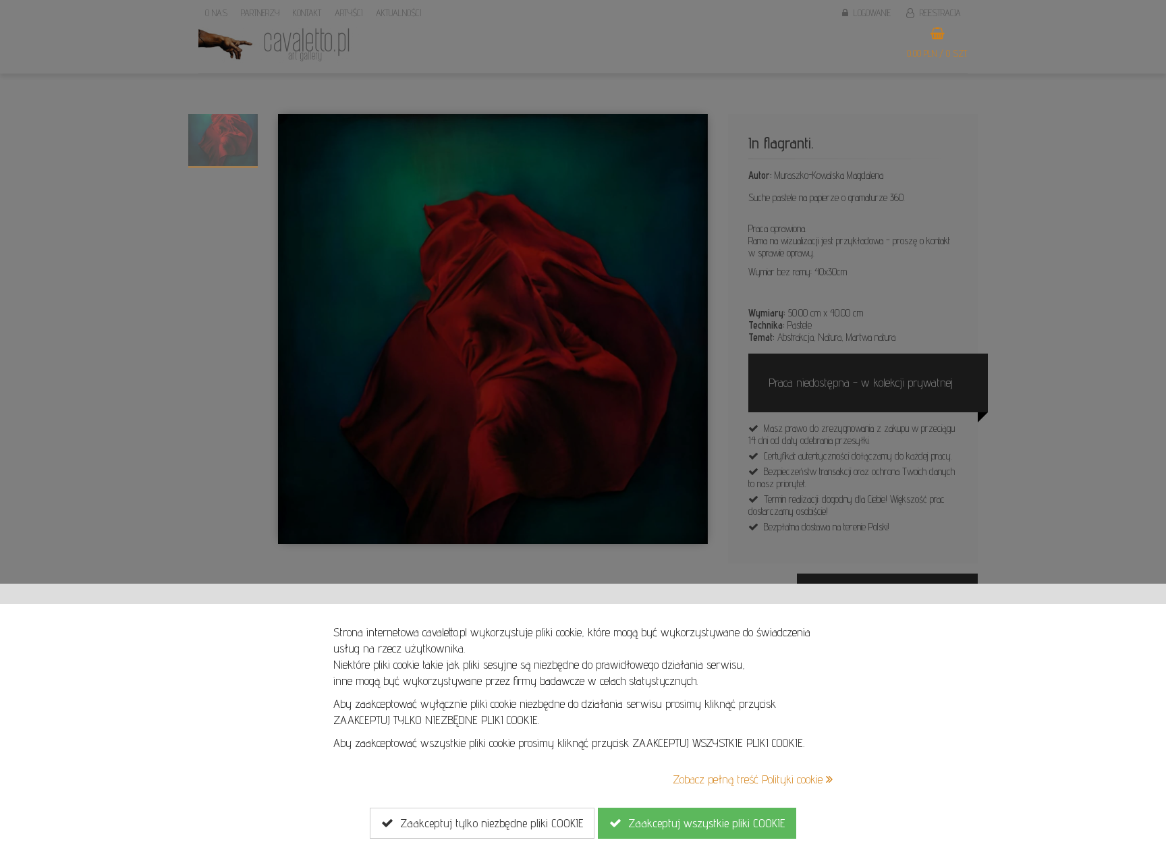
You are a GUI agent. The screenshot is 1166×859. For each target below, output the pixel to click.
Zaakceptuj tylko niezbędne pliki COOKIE (488, 823)
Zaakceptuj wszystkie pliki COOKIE (703, 823)
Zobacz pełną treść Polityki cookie (749, 779)
